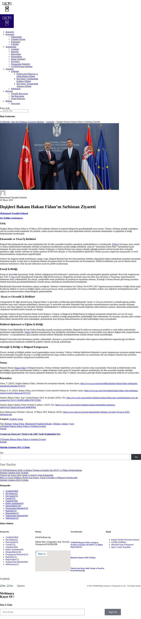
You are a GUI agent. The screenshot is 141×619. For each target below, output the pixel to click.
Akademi (9, 69)
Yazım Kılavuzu (18, 98)
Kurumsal (10, 34)
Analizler (15, 49)
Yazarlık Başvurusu (19, 93)
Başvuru (9, 91)
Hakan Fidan (20, 368)
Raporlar (15, 51)
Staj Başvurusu (17, 96)
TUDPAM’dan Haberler (21, 66)
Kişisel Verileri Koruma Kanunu (125, 539)
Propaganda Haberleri (20, 64)
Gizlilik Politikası (118, 542)
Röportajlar (16, 54)
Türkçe (27, 332)
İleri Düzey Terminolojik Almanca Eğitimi (27, 85)
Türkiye (115, 244)
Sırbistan (56, 424)
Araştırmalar (11, 47)
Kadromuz (15, 42)
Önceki (3, 429)
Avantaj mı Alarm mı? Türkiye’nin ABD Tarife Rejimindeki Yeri (30, 434)
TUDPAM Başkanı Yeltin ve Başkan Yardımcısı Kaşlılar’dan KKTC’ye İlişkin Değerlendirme (41, 470)
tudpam (65, 424)
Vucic (71, 424)
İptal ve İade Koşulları (121, 547)
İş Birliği (15, 44)
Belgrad (8, 424)
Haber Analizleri (18, 59)
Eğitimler (15, 71)
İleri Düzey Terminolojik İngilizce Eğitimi (27, 80)
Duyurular (15, 103)
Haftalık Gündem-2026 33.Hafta (14, 480)
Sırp (13, 277)
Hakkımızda (16, 37)
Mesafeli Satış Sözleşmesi (122, 544)
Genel (10, 498)
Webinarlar (16, 89)
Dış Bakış (15, 61)
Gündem (12, 501)
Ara (1, 453)
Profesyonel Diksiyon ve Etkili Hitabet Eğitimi (27, 75)
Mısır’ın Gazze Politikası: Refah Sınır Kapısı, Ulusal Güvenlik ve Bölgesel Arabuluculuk (38, 477)
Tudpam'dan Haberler (17, 515)
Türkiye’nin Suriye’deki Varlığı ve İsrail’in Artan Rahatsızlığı (26, 475)
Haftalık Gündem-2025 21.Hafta (15, 447)
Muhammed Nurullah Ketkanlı (38, 424)
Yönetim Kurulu (18, 39)
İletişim (9, 101)
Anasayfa (10, 32)
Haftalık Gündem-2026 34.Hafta (14, 473)
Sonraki (3, 442)
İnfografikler (16, 56)
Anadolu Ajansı (16, 419)
